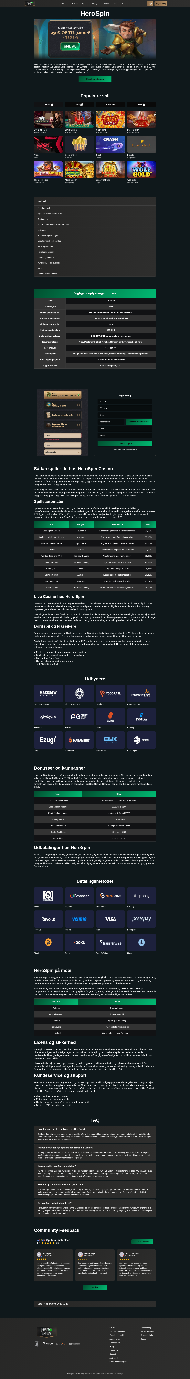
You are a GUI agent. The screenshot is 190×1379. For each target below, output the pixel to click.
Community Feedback (47, 274)
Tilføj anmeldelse (142, 1241)
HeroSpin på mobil (46, 252)
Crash (108, 104)
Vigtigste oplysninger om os (50, 214)
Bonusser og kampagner (48, 235)
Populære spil (44, 208)
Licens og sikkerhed (46, 257)
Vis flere (95, 1287)
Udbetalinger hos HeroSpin (49, 241)
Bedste (47, 104)
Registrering (43, 219)
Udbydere (42, 230)
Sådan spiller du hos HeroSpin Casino (54, 224)
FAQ (40, 268)
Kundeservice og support (48, 263)
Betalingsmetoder (45, 246)
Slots (140, 104)
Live (78, 104)
